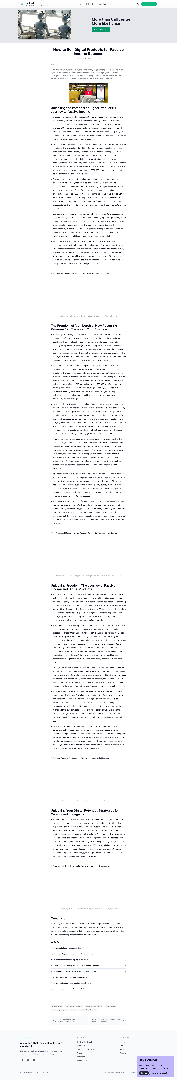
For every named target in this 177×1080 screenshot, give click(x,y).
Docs (94, 4)
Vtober (80, 1053)
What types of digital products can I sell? (67, 948)
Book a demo (147, 4)
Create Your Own (100, 29)
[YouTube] (28, 1060)
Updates (102, 4)
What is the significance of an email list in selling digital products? (76, 971)
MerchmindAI (82, 1060)
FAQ (87, 4)
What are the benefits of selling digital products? (70, 960)
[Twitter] (22, 1060)
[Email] (34, 1060)
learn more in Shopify (159, 1073)
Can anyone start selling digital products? (67, 989)
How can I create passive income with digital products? (72, 954)
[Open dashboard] (138, 4)
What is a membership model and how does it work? (71, 983)
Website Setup (82, 1046)
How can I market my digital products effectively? (70, 977)
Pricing (80, 4)
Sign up (144, 1073)
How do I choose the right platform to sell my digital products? (75, 966)
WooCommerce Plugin (86, 1049)
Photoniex (81, 1057)
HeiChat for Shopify (85, 1042)
